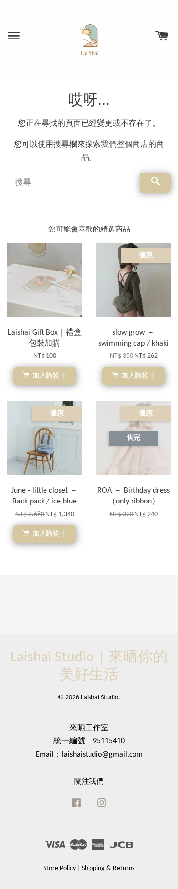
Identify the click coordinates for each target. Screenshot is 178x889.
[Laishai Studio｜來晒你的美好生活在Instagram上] (102, 808)
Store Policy (60, 868)
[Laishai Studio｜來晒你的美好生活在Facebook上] (76, 808)
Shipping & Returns (108, 868)
